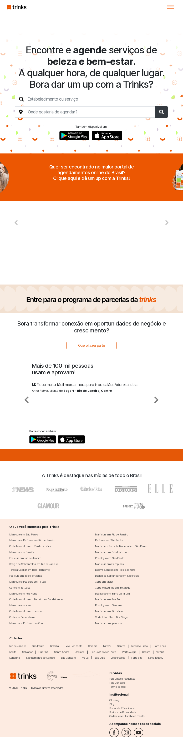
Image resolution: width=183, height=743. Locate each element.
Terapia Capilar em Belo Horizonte (29, 569)
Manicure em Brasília (22, 552)
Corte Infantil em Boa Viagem (112, 617)
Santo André (61, 652)
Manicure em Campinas (109, 564)
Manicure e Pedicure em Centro (27, 623)
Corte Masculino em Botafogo (112, 587)
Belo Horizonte (73, 646)
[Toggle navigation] (170, 7)
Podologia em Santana (108, 605)
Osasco (146, 652)
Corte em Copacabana (22, 617)
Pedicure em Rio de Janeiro (25, 558)
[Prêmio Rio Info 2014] (134, 505)
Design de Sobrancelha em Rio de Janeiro (33, 564)
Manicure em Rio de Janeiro (111, 534)
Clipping (114, 700)
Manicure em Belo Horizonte (112, 552)
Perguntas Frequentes (122, 678)
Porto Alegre (129, 652)
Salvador (27, 652)
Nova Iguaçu (155, 657)
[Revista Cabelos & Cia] (22, 488)
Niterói (107, 646)
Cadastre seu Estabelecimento (126, 716)
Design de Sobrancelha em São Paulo (117, 575)
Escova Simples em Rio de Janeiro (115, 569)
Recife (12, 652)
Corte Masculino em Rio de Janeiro (30, 546)
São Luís (100, 657)
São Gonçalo (68, 657)
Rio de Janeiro (17, 646)
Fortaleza (136, 657)
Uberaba (80, 652)
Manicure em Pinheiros (109, 611)
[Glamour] (48, 505)
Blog (112, 704)
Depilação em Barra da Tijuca (112, 593)
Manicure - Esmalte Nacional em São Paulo (121, 546)
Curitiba (43, 652)
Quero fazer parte (91, 345)
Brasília (54, 646)
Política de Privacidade (122, 712)
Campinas (160, 646)
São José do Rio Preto (103, 652)
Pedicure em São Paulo (108, 540)
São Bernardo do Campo (40, 657)
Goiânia (92, 646)
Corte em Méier (104, 581)
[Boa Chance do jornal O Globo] (57, 488)
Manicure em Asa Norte (23, 593)
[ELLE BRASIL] (160, 488)
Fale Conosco (117, 682)
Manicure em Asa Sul (108, 599)
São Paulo (38, 646)
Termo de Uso (117, 686)
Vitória (160, 652)
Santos (121, 646)
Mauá (85, 657)
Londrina (14, 657)
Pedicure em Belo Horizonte (25, 575)
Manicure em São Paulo (23, 534)
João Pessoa (118, 657)
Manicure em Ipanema (108, 623)
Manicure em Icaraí (20, 605)
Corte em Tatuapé (19, 587)
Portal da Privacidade (121, 708)
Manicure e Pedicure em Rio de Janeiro (32, 540)
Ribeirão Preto (139, 646)
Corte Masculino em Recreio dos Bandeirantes (36, 599)
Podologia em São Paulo (109, 558)
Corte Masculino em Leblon (25, 611)
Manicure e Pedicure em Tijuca (27, 581)
